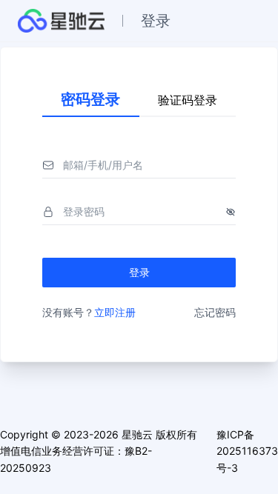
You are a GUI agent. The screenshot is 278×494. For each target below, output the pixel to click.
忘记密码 (215, 312)
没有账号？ (89, 312)
